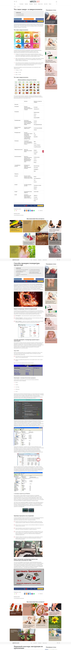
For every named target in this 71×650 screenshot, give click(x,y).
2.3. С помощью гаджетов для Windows (34, 269)
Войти (56, 1)
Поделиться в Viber (32, 210)
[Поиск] (56, 4)
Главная (14, 4)
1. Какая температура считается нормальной (22, 269)
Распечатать (41, 210)
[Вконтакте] (14, 1)
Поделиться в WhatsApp (34, 210)
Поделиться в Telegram (30, 210)
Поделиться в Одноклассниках (26, 210)
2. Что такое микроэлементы (20, 15)
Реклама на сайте (17, 213)
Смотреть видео (28, 577)
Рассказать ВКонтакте (24, 210)
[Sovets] (35, 2)
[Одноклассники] (16, 1)
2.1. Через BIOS (18, 273)
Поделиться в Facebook (28, 210)
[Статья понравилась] (14, 210)
